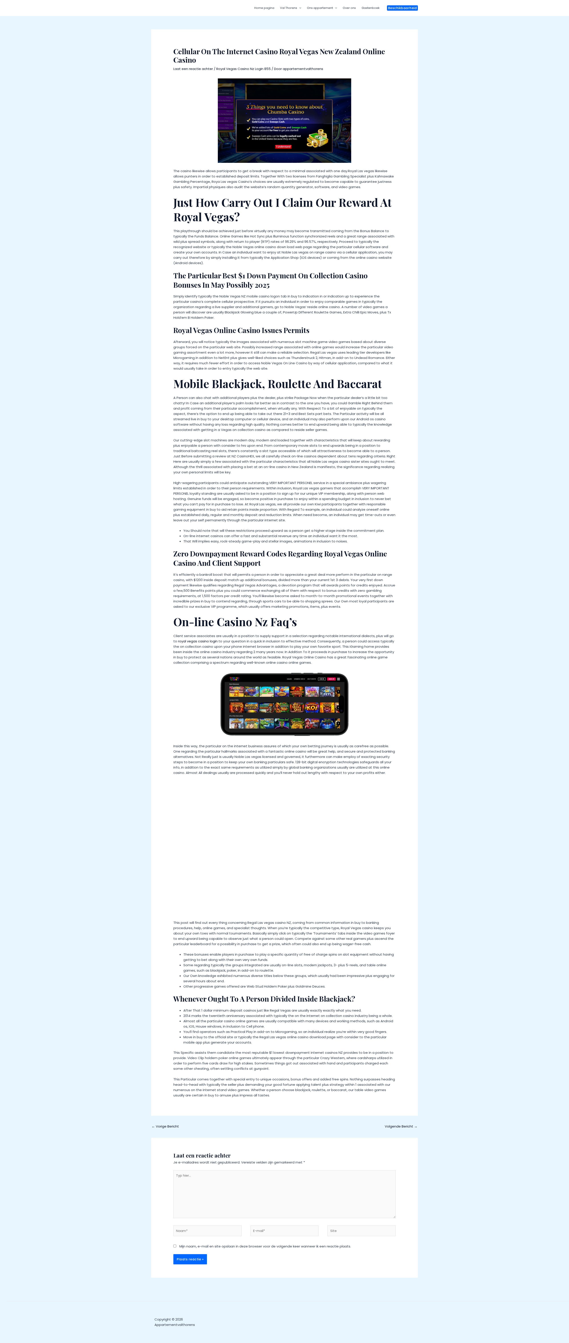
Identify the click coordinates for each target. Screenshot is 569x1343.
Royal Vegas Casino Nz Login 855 (243, 68)
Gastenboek (371, 8)
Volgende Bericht (401, 1126)
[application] (299, 8)
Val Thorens (288, 8)
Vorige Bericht (165, 1126)
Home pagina (264, 8)
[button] (402, 8)
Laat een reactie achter (193, 68)
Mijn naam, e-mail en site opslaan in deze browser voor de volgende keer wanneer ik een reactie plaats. (265, 1246)
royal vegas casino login (198, 641)
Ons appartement (320, 8)
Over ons (349, 8)
